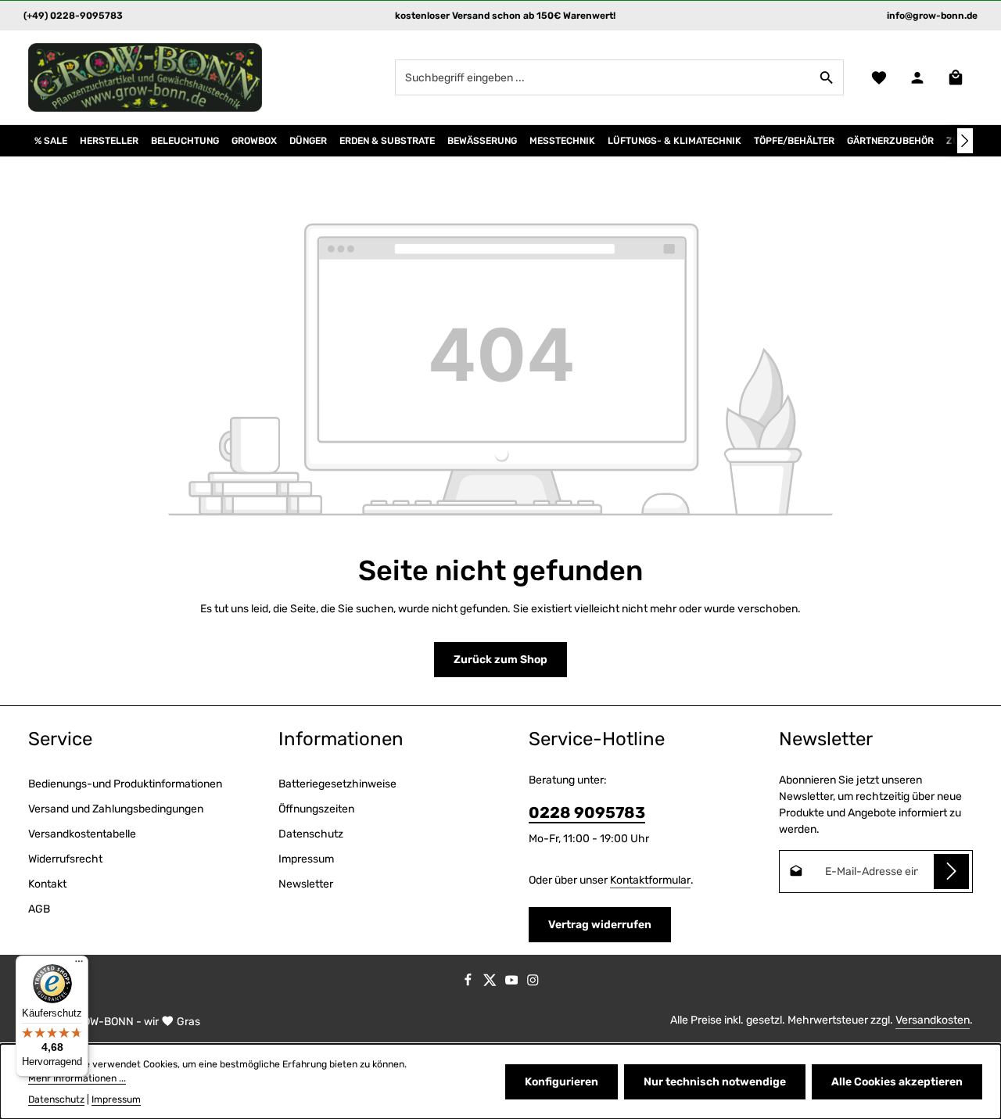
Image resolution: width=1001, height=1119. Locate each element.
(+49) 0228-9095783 (73, 15)
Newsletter (305, 884)
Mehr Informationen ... (77, 1078)
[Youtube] (513, 982)
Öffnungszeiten (316, 809)
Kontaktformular (650, 880)
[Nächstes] (965, 140)
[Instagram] (533, 982)
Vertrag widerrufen (599, 924)
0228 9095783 (587, 812)
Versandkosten (932, 1020)
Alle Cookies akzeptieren (897, 1082)
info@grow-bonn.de (932, 15)
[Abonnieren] (951, 871)
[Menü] (79, 965)
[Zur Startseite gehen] (145, 77)
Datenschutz (310, 834)
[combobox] (603, 77)
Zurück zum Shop (500, 659)
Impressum (306, 859)
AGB (39, 909)
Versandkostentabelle (82, 834)
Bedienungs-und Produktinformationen (125, 784)
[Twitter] (491, 982)
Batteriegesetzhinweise (337, 784)
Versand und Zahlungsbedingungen (115, 809)
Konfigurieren (561, 1082)
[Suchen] (827, 77)
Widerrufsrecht (65, 859)
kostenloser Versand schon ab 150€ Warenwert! (505, 15)
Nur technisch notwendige (715, 1082)
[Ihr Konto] (917, 77)
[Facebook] (469, 982)
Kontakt (47, 884)
